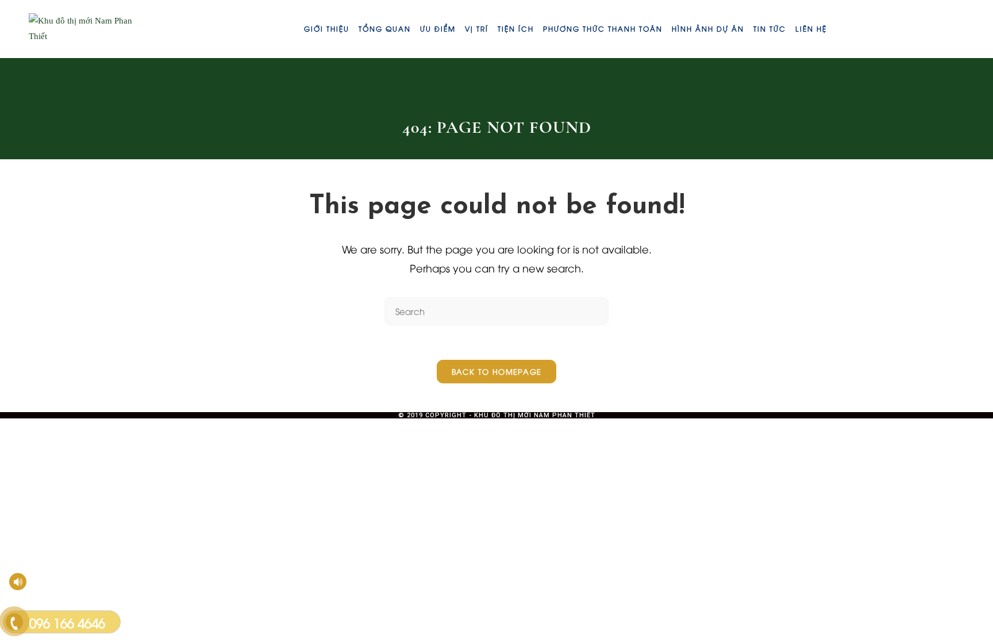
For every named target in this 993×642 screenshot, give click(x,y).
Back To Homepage (497, 371)
